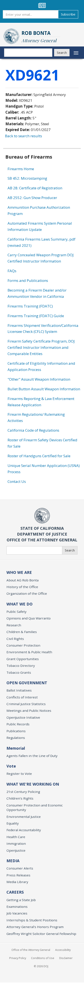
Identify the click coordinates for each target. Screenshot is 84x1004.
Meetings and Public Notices (28, 710)
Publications (16, 731)
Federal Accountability (23, 830)
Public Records (18, 724)
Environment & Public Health (29, 652)
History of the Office (22, 587)
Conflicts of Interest (22, 697)
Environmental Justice (23, 816)
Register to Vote (19, 773)
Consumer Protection (23, 645)
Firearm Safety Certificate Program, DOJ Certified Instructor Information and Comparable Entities (41, 347)
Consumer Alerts (19, 868)
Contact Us (17, 481)
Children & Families (21, 632)
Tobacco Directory (20, 665)
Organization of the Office (26, 593)
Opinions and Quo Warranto (28, 618)
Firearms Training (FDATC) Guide (36, 315)
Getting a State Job (21, 900)
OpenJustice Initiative (23, 717)
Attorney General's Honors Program (35, 927)
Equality (12, 823)
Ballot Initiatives (19, 690)
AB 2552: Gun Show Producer (32, 197)
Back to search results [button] (23, 135)
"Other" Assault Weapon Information (39, 379)
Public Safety (16, 611)
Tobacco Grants (18, 672)
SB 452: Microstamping (27, 178)
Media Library (17, 882)
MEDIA (12, 860)
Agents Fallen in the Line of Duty (32, 756)
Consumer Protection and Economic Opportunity (34, 807)
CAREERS (15, 892)
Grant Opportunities (22, 659)
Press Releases (18, 875)
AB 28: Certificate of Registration (35, 187)
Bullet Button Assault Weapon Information (44, 388)
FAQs (12, 270)
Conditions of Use (42, 958)
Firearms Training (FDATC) (30, 306)
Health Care (15, 837)
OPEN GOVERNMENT (26, 682)
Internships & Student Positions (31, 920)
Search (62, 52)
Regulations (15, 737)
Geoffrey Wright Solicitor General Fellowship (41, 933)
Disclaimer (66, 958)
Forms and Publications (28, 280)
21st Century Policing (23, 791)
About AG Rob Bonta (22, 580)
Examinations (17, 906)
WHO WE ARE (19, 572)
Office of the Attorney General (30, 950)
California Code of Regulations (33, 430)
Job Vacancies (16, 913)
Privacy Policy (17, 958)
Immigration (16, 843)
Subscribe (68, 14)
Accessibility (63, 950)
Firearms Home (21, 168)
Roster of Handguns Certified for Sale (39, 455)
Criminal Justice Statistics (26, 704)
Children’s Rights (19, 798)
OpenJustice (15, 850)
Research (13, 625)
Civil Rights (15, 638)
